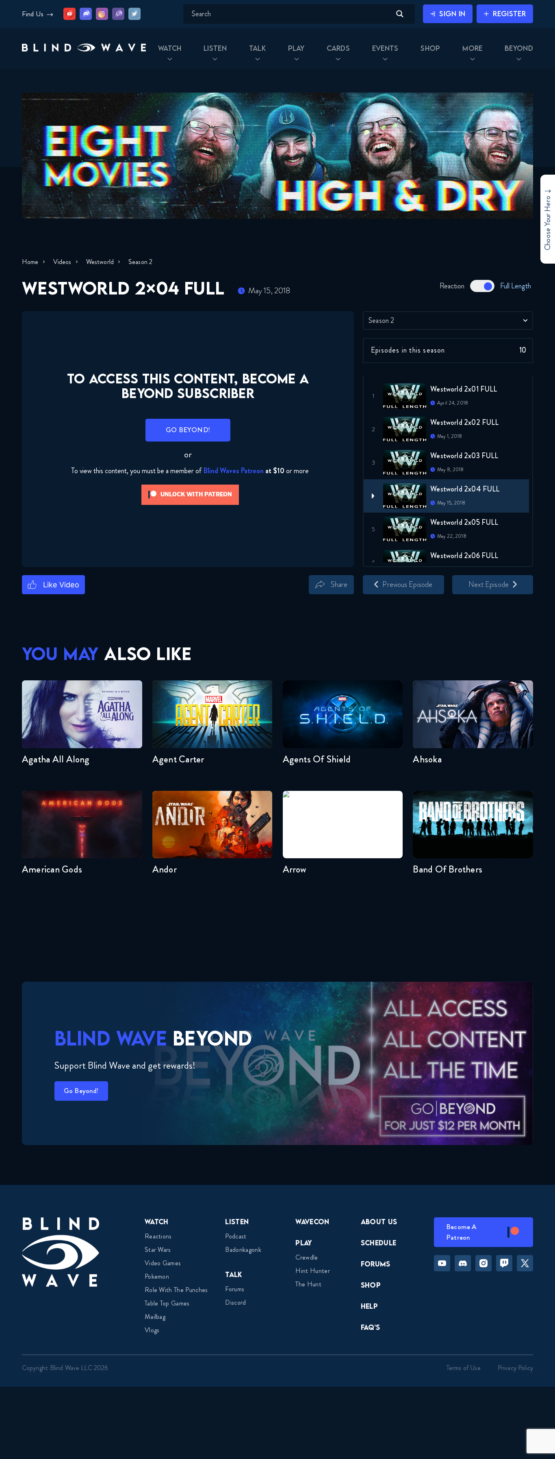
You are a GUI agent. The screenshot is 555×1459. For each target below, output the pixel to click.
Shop (371, 1285)
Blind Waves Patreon (233, 470)
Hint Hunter (312, 1270)
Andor (164, 869)
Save (365, 598)
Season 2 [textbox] (381, 320)
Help (369, 1306)
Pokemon (157, 1276)
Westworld (100, 261)
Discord (235, 1302)
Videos (62, 261)
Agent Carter (178, 759)
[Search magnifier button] (400, 14)
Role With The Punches (176, 1289)
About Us (379, 1221)
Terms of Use (464, 1367)
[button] (84, 48)
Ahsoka (427, 759)
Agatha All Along (56, 759)
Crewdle (306, 1257)
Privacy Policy (515, 1367)
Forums (234, 1289)
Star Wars (158, 1249)
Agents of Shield (317, 759)
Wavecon (312, 1221)
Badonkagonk (243, 1249)
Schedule (379, 1242)
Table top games (167, 1303)
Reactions (158, 1236)
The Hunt (308, 1284)
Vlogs (152, 1330)
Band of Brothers (447, 869)
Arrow (294, 869)
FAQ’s (370, 1327)
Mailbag (155, 1316)
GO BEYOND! (188, 430)
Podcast (235, 1236)
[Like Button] (53, 584)
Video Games (163, 1263)
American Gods (52, 869)
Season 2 (140, 261)
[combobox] (448, 320)
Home (30, 261)
